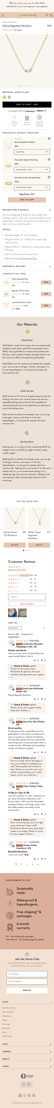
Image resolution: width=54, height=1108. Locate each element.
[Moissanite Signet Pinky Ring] (49, 159)
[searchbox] (27, 597)
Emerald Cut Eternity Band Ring (27, 178)
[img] (22, 641)
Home (5, 22)
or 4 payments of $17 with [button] (22, 111)
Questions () (27, 634)
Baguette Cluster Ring (20, 291)
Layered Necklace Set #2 (21, 302)
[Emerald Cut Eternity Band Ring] (49, 177)
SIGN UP (27, 990)
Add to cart (27, 105)
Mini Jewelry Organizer (22, 3)
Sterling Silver (9, 97)
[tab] (23, 550)
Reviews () (13, 634)
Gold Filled (4, 97)
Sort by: (13, 623)
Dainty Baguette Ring (27, 259)
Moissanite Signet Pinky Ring (26, 160)
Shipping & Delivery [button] (14, 266)
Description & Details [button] (16, 210)
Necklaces (13, 22)
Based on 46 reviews (17, 570)
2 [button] (21, 865)
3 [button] (27, 865)
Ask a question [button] (27, 604)
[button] (47, 15)
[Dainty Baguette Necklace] (49, 138)
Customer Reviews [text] (21, 562)
